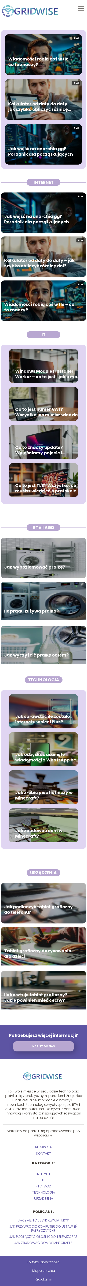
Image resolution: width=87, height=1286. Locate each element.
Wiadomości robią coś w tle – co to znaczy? (40, 61)
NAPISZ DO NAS (43, 1046)
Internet (44, 182)
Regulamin (43, 1279)
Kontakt (43, 1153)
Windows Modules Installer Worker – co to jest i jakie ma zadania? (46, 373)
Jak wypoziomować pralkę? (34, 567)
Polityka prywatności (43, 1262)
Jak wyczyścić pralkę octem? (36, 655)
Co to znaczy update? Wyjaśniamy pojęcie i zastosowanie (39, 450)
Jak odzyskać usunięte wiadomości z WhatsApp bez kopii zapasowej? (46, 757)
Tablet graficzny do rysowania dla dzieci (37, 953)
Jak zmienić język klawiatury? (43, 1220)
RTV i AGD (43, 527)
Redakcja (43, 1147)
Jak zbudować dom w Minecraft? (38, 833)
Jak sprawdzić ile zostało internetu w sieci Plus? (42, 719)
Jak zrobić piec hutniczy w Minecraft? (44, 795)
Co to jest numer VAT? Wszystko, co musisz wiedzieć (47, 412)
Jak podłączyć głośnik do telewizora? (43, 1236)
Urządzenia (43, 873)
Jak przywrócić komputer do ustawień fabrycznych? (43, 1228)
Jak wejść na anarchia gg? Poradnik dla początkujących (40, 151)
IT (44, 335)
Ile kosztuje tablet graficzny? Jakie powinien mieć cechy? (35, 997)
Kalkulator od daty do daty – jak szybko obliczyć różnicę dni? (39, 106)
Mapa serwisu (43, 1270)
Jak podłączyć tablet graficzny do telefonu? (38, 909)
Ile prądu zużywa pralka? (31, 611)
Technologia (43, 680)
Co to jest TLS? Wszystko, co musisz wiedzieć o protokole (45, 488)
